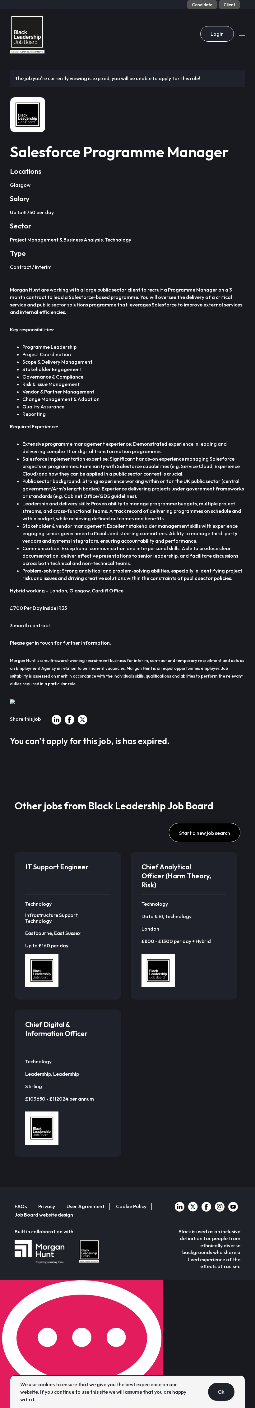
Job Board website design (44, 1215)
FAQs (21, 1206)
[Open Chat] (81, 1344)
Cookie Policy (131, 1206)
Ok (221, 1392)
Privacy (46, 1206)
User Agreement (85, 1206)
